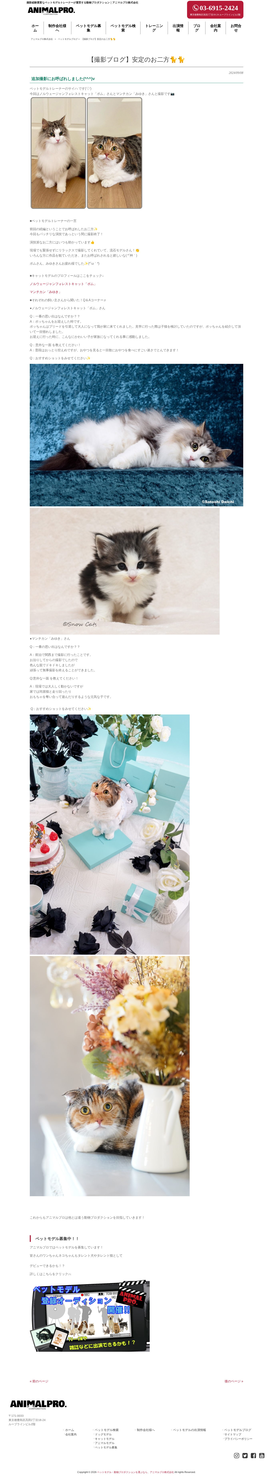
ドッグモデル (103, 1434)
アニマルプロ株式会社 (42, 39)
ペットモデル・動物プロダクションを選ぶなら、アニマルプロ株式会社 (135, 1472)
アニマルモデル (105, 1443)
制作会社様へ (146, 1430)
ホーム (69, 1430)
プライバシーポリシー (238, 1438)
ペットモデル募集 (106, 1447)
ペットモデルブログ (68, 39)
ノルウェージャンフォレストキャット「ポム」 (63, 284)
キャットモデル (105, 1438)
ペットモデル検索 (107, 1430)
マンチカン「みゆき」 (46, 292)
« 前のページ (39, 1381)
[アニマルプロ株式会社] (52, 16)
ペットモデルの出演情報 (189, 1430)
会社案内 (71, 1434)
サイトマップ (232, 1434)
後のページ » (234, 1381)
